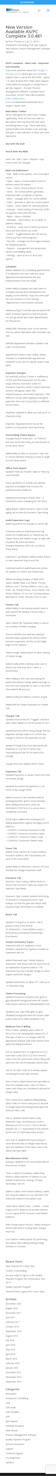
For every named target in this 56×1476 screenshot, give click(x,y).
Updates (10, 52)
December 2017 (13, 1313)
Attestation (11, 1393)
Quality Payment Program (18, 1286)
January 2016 (12, 1367)
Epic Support (40, 45)
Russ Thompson (16, 41)
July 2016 (10, 1340)
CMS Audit (11, 1407)
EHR (31, 45)
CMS (8, 1402)
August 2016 (12, 1335)
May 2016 (10, 1349)
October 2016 (12, 1326)
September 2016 (14, 1331)
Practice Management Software (34, 48)
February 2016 (13, 1363)
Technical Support (14, 1453)
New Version (12, 48)
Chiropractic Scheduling (17, 45)
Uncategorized (13, 1457)
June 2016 (10, 1344)
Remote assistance (15, 1444)
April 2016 (10, 1354)
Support (9, 1448)
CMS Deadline (12, 1412)
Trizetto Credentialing (16, 1270)
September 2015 (14, 1381)
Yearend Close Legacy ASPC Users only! (25, 1291)
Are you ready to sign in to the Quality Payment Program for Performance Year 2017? (25, 1279)
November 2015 (13, 1377)
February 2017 (13, 1322)
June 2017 (10, 1317)
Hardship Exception (15, 1425)
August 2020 (12, 1308)
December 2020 (13, 1303)
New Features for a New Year (20, 1266)
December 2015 (13, 1372)
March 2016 (11, 1358)
